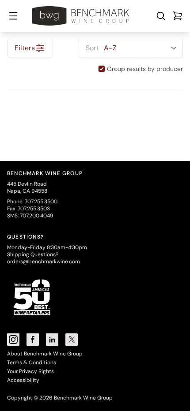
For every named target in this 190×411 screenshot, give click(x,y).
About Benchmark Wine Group (45, 353)
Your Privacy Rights (30, 371)
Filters (25, 47)
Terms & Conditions (31, 362)
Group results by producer (145, 69)
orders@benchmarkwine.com (43, 261)
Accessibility (23, 380)
